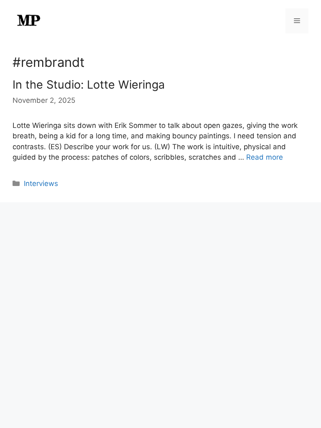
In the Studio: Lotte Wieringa (89, 85)
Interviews (41, 183)
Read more (264, 157)
